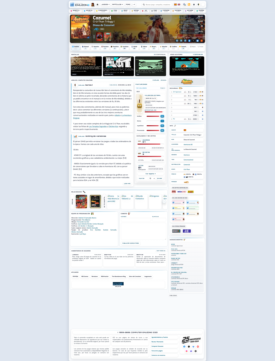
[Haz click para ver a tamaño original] (86, 66)
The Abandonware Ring (119, 276)
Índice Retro (175, 258)
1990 (102, 29)
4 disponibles (198, 54)
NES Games (84, 276)
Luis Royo (82, 234)
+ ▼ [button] (134, 4)
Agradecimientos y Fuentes (160, 337)
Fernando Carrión (83, 222)
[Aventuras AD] (96, 29)
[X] (193, 40)
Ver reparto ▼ (150, 174)
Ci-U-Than (187, 169)
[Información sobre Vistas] (181, 16)
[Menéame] (201, 40)
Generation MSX (177, 267)
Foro (128, 4)
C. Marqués (90, 226)
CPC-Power (175, 281)
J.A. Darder (81, 226)
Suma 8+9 (155, 216)
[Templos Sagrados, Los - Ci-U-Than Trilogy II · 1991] (99, 36)
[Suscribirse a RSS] (189, 4)
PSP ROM (75, 276)
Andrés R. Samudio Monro (87, 218)
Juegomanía (148, 276)
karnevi (89, 85)
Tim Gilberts (86, 220)
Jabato (117, 115)
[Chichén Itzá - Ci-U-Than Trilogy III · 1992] (107, 36)
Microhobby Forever (178, 253)
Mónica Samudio (77, 232)
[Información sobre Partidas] (181, 26)
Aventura (187, 155)
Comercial (187, 165)
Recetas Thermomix (157, 342)
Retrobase (95, 276)
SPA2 (173, 244)
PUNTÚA (141, 178)
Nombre (123, 216)
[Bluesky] (197, 40)
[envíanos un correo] (184, 4)
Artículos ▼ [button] (117, 4)
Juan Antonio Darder (85, 224)
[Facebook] (189, 40)
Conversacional (188, 160)
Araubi (173, 288)
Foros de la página (157, 351)
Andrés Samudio (92, 228)
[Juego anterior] (177, 40)
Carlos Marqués (98, 224)
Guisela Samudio (109, 230)
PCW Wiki (174, 249)
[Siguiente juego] (181, 40)
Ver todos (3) (160, 250)
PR (203, 4)
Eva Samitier (95, 230)
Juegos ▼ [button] (105, 4)
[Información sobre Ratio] (181, 31)
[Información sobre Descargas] (181, 21)
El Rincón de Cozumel (179, 272)
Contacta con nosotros (158, 355)
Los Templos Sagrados (98, 126)
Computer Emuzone (157, 346)
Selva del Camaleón (135, 276)
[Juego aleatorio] (185, 40)
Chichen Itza (113, 126)
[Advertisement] (187, 312)
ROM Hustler (104, 276)
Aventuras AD (188, 144)
